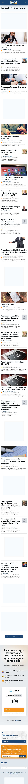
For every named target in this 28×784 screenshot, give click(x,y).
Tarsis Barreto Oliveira (7, 140)
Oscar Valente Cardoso (7, 366)
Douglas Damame (6, 411)
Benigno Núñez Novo (7, 210)
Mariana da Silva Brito (7, 49)
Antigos (19, 636)
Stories (16, 773)
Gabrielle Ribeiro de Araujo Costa (9, 465)
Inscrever (22, 756)
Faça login (18, 720)
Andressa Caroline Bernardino (8, 256)
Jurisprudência (17, 772)
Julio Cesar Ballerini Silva (7, 156)
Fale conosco (16, 775)
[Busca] (25, 2)
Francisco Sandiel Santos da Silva (9, 527)
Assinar (7, 709)
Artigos (2, 772)
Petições (11, 772)
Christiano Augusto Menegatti (8, 197)
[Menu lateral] (2, 2)
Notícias (7, 772)
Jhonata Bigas (5, 573)
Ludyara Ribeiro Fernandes (6, 227)
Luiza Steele (5, 322)
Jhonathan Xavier (6, 225)
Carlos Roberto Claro (7, 181)
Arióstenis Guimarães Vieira (17, 140)
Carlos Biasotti (5, 91)
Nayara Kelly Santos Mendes (15, 225)
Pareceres (23, 772)
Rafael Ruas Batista (5, 226)
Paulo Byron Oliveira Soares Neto (9, 391)
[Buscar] (25, 768)
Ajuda (11, 775)
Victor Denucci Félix (13, 226)
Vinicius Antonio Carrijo (7, 509)
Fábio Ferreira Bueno (19, 256)
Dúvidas (12, 773)
